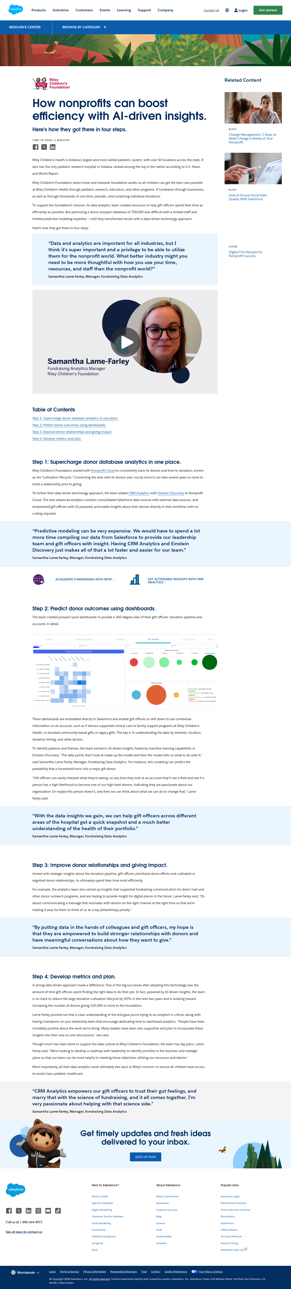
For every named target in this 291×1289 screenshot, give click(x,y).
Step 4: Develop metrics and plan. (56, 439)
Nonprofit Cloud (103, 470)
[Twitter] (44, 147)
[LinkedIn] (52, 147)
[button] (84, 27)
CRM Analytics (139, 493)
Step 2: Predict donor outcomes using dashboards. (69, 425)
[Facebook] (35, 147)
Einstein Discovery (171, 493)
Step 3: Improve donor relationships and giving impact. (72, 432)
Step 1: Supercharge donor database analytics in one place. (75, 418)
